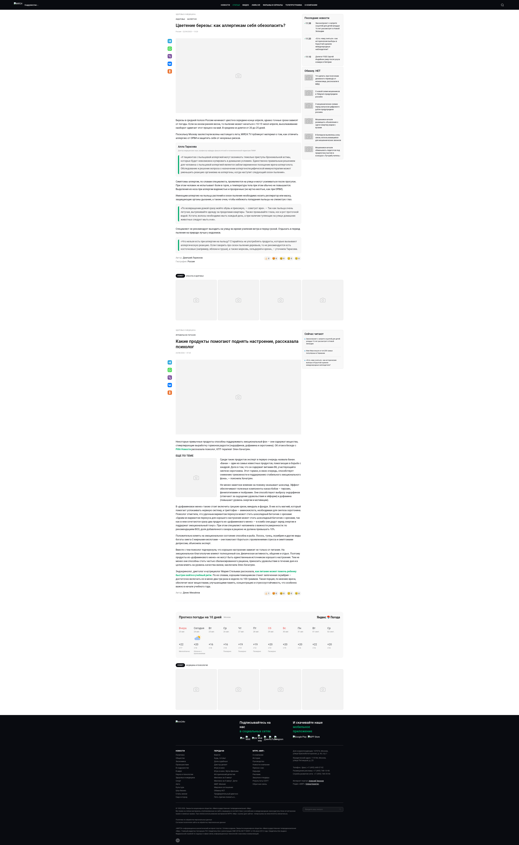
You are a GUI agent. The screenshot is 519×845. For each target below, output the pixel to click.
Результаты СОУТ (261, 781)
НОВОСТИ (225, 5)
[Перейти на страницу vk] (242, 738)
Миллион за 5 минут (223, 778)
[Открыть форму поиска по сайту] (502, 5)
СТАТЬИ (236, 5)
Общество (180, 758)
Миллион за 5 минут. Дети (225, 781)
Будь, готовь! (220, 758)
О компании (258, 755)
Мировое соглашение (223, 787)
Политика (180, 755)
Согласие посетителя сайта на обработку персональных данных (201, 822)
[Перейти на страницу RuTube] (272, 738)
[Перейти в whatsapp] (169, 49)
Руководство (258, 761)
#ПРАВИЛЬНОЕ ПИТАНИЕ (186, 335)
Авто (178, 784)
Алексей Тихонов (316, 781)
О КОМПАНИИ (311, 5)
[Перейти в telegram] (169, 41)
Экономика (181, 761)
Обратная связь (260, 784)
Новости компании (261, 765)
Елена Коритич (312, 784)
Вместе (217, 755)
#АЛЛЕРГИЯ (192, 19)
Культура (180, 787)
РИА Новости (183, 449)
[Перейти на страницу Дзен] (266, 738)
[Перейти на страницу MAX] (248, 738)
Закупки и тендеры (261, 778)
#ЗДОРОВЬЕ (180, 19)
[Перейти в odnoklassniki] (169, 72)
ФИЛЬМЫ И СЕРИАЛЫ (273, 5)
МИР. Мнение (220, 784)
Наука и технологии (184, 774)
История (256, 758)
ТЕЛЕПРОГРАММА (293, 5)
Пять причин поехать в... (225, 797)
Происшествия (182, 765)
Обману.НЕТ (219, 790)
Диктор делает (220, 765)
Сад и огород (181, 797)
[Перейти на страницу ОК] (254, 738)
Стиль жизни (181, 794)
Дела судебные (221, 761)
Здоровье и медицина (185, 778)
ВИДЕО (245, 5)
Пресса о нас (258, 768)
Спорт (178, 781)
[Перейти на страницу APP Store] (314, 738)
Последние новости (317, 18)
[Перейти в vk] (169, 64)
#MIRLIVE (256, 5)
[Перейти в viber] (169, 56)
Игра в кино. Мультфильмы (226, 771)
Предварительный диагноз (226, 794)
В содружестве (182, 768)
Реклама (256, 774)
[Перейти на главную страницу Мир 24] (18, 5)
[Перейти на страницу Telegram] (278, 738)
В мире (179, 771)
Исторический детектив (224, 774)
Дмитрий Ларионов (193, 257)
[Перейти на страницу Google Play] (300, 738)
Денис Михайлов (191, 592)
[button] (31, 5)
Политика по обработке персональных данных (194, 820)
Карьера (256, 771)
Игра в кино (219, 768)
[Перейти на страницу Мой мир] (260, 738)
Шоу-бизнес (181, 790)
